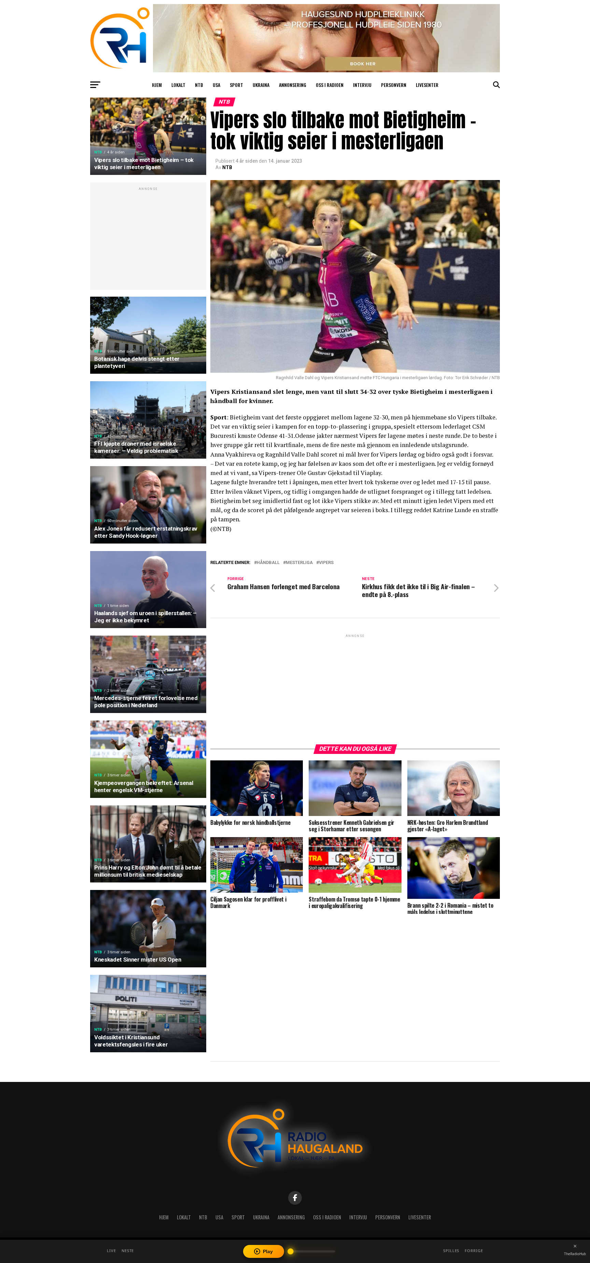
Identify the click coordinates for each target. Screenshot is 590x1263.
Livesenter (427, 84)
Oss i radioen (329, 84)
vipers (326, 563)
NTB (199, 84)
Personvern (393, 84)
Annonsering (292, 84)
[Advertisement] (148, 239)
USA (216, 84)
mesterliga (299, 563)
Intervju (362, 84)
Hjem (157, 84)
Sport (236, 84)
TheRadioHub (575, 1253)
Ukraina (261, 84)
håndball (268, 563)
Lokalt (178, 84)
